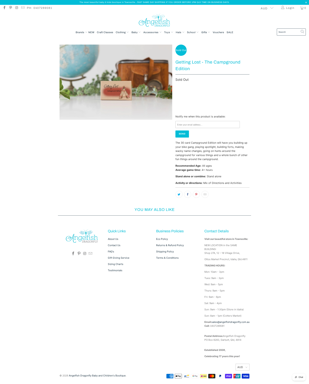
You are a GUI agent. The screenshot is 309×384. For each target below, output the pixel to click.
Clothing (121, 32)
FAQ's (111, 251)
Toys (167, 32)
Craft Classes (105, 32)
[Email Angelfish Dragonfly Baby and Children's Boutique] (22, 8)
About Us (113, 239)
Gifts (204, 32)
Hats (179, 32)
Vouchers (218, 32)
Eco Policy (162, 239)
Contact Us (114, 245)
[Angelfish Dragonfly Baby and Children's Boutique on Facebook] (4, 8)
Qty (177, 86)
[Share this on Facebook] (187, 194)
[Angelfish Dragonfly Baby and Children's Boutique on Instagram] (16, 8)
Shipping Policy (165, 251)
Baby (134, 32)
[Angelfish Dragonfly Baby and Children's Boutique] (154, 20)
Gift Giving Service (118, 257)
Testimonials (115, 270)
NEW (91, 32)
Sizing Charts (115, 264)
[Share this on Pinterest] (196, 194)
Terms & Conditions (167, 257)
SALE (230, 32)
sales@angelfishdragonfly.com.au (230, 322)
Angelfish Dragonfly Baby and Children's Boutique (97, 375)
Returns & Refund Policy (170, 245)
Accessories (151, 32)
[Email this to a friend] (205, 194)
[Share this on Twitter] (179, 194)
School (191, 32)
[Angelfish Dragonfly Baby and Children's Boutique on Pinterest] (10, 8)
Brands (80, 32)
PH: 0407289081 (39, 7)
